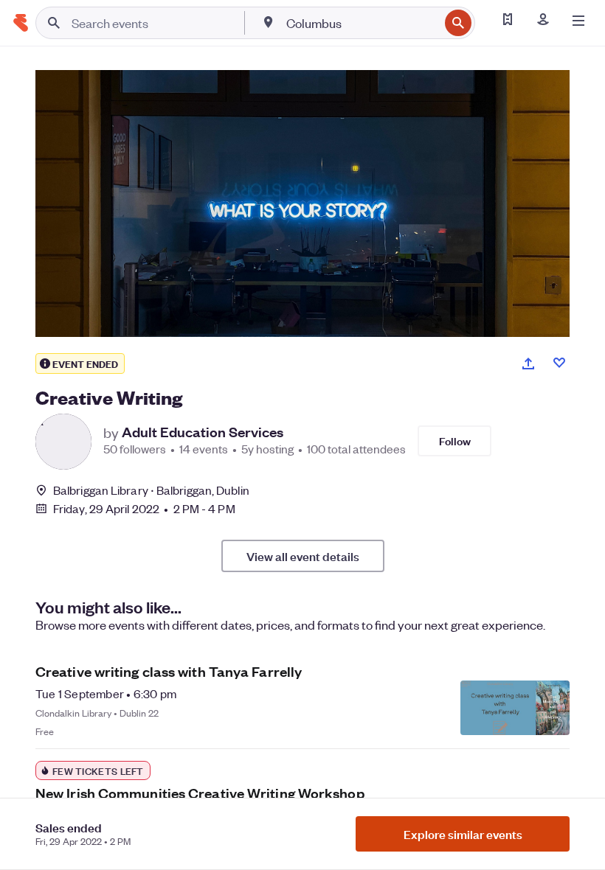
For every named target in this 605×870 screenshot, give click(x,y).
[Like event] (559, 362)
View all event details (302, 556)
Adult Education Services (202, 432)
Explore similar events (463, 834)
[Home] (21, 23)
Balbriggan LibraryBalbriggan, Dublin (151, 490)
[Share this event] (528, 363)
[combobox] (361, 23)
